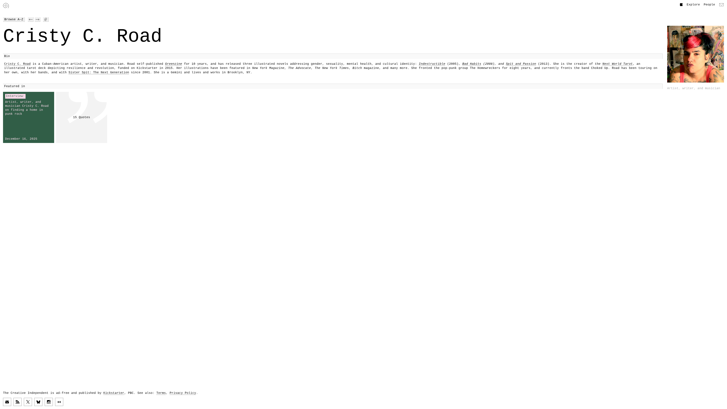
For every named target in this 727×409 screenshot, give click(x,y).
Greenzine (173, 64)
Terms (161, 393)
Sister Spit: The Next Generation (99, 72)
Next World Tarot (617, 64)
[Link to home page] (6, 5)
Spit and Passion (521, 64)
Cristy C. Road (17, 64)
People (709, 4)
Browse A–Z (13, 19)
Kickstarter (113, 393)
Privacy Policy (183, 393)
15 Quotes (81, 117)
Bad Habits (471, 64)
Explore (693, 4)
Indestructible (432, 64)
